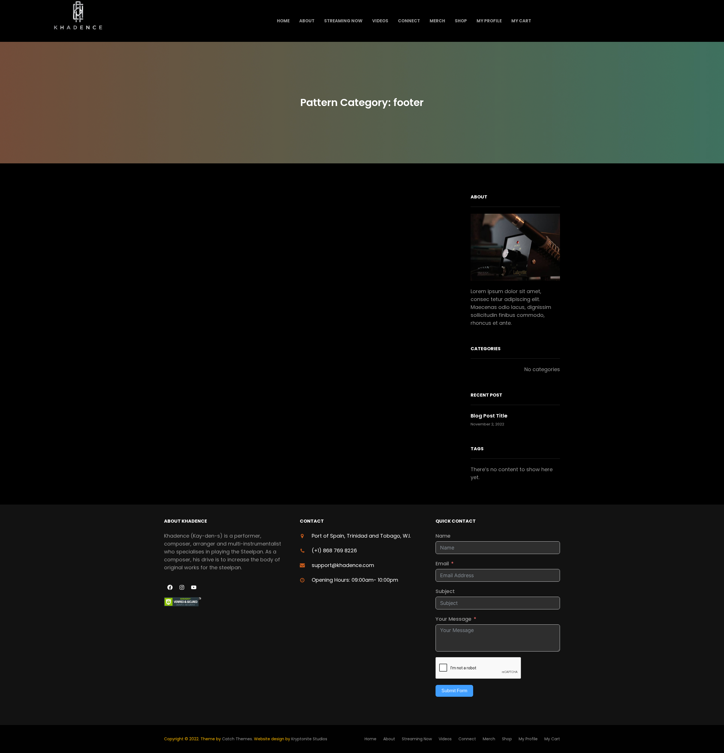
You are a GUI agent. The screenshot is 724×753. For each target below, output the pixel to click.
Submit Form (454, 690)
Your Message (453, 618)
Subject (445, 591)
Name (443, 535)
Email (442, 563)
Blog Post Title (489, 415)
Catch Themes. (238, 739)
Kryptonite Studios (309, 739)
